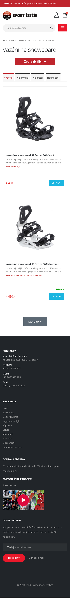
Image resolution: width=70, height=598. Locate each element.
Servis (6, 429)
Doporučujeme (10, 416)
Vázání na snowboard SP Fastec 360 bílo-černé (32, 264)
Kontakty (7, 438)
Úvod (5, 408)
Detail (55, 183)
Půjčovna (7, 425)
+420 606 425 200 (12, 377)
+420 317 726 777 (12, 368)
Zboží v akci (8, 412)
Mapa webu (9, 442)
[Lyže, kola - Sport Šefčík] (20, 15)
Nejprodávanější (11, 421)
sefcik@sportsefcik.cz (14, 385)
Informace (8, 434)
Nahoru (34, 321)
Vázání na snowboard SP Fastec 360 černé (30, 155)
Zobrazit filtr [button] (34, 61)
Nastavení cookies (12, 447)
